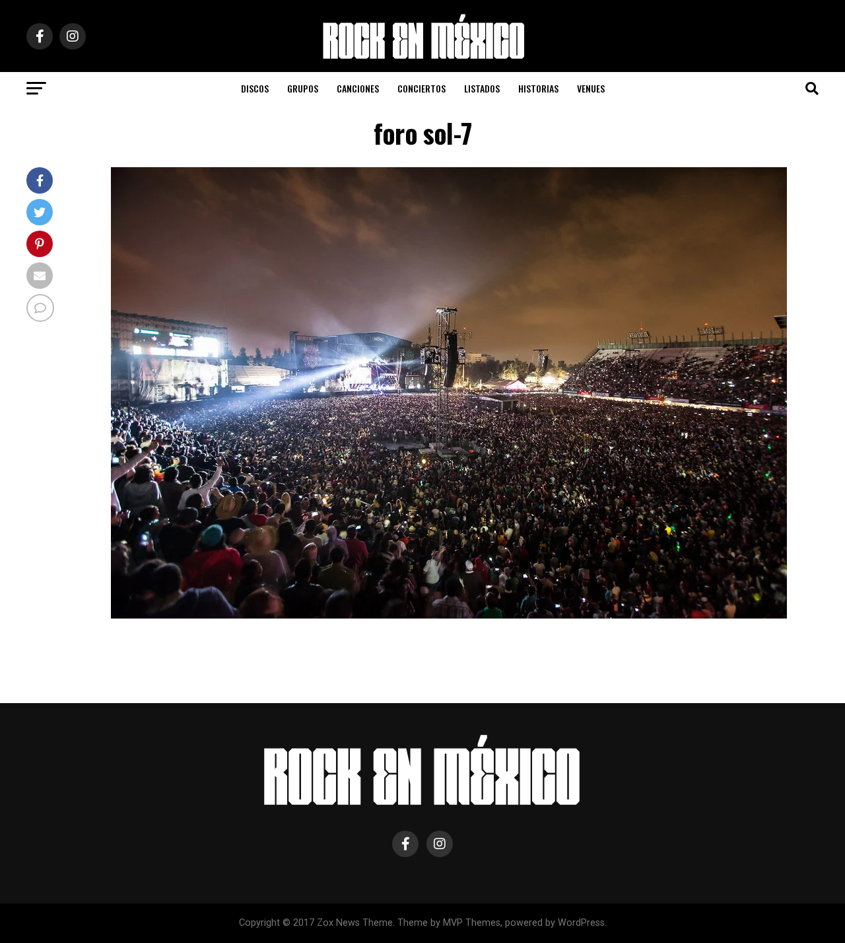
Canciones (358, 88)
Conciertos (421, 88)
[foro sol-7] (449, 615)
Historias (538, 88)
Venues (591, 88)
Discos (255, 88)
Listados (482, 88)
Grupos (302, 88)
